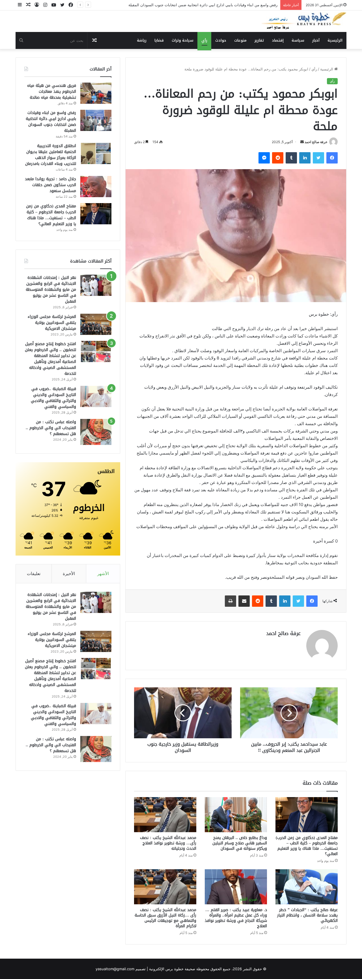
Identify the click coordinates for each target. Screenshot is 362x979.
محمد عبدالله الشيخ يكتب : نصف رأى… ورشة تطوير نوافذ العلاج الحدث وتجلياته (168, 843)
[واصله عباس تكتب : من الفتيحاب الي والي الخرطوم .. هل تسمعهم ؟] (95, 432)
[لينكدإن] (305, 157)
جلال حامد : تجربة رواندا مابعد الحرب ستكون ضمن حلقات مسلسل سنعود (50, 185)
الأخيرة (69, 573)
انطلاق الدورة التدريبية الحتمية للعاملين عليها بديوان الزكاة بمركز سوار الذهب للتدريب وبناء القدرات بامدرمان (50, 154)
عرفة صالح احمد (316, 142)
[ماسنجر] (264, 157)
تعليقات (33, 573)
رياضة (141, 40)
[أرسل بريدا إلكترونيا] (302, 142)
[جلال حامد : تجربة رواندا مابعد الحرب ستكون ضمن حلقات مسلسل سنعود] (95, 186)
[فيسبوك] (332, 157)
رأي (204, 40)
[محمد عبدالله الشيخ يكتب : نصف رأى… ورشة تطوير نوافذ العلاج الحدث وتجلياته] (165, 814)
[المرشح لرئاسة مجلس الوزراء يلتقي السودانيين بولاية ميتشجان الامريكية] (95, 324)
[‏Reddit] (277, 157)
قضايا (159, 40)
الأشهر (103, 573)
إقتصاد (278, 40)
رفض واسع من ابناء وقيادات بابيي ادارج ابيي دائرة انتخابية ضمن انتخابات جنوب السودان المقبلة (202, 5)
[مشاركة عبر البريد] (244, 601)
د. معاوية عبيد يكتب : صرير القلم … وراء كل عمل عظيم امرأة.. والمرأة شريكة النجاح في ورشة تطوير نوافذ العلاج (236, 918)
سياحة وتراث (182, 40)
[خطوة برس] (304, 21)
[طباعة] (230, 601)
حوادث (220, 40)
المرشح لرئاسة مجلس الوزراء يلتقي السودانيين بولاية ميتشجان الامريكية (52, 322)
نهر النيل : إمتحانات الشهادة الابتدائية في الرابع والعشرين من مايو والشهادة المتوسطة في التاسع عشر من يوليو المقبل (51, 289)
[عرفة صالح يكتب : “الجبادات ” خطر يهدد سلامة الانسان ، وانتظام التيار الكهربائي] (306, 886)
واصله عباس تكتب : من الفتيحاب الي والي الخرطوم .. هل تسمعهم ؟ (51, 428)
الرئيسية (334, 40)
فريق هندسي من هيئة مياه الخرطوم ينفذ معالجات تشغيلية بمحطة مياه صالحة (51, 91)
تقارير (259, 40)
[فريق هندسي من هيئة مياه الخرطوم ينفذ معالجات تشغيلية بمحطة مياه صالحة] (95, 93)
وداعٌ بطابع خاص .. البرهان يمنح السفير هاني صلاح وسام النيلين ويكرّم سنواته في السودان (239, 843)
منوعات (240, 40)
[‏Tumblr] (291, 157)
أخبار (316, 40)
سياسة (298, 40)
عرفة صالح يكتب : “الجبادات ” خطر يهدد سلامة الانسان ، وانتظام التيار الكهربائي (307, 915)
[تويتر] (318, 157)
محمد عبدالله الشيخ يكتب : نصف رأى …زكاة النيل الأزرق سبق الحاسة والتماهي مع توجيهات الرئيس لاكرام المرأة (165, 918)
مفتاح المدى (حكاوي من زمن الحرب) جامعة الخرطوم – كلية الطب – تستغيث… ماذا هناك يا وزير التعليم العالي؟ (307, 846)
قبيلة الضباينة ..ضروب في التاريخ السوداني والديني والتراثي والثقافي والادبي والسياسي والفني (53, 397)
